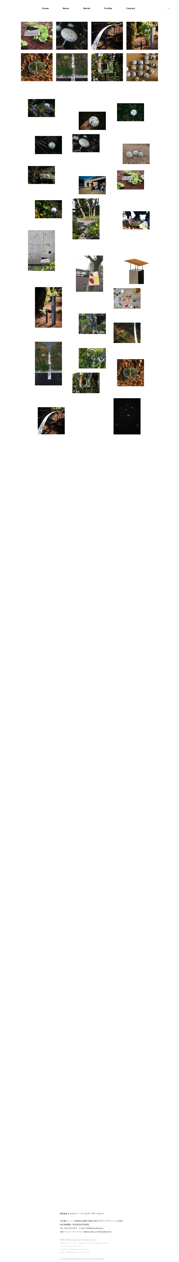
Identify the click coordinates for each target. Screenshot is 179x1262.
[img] (107, 36)
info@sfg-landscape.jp (78, 1249)
